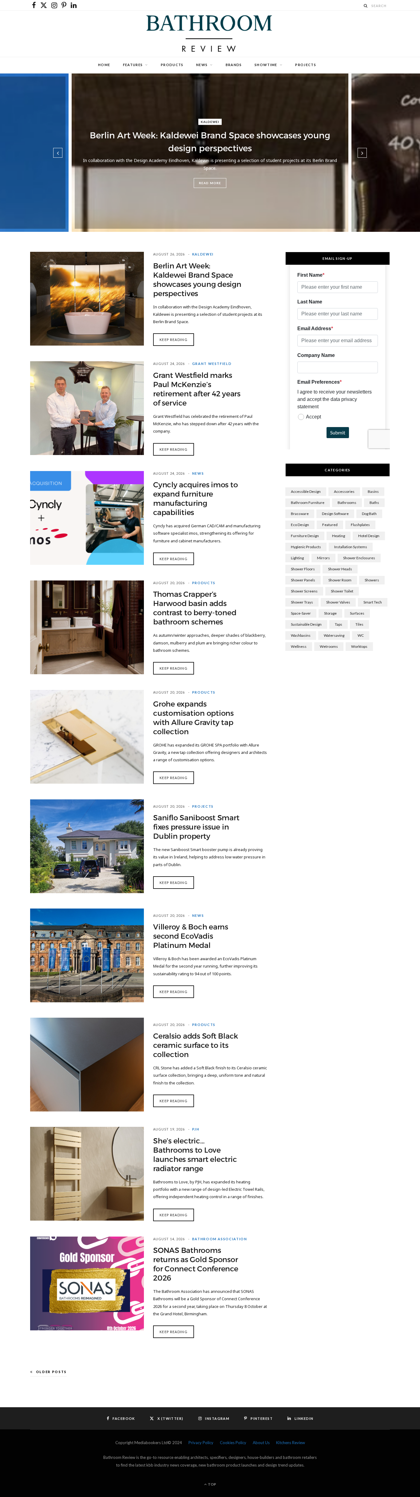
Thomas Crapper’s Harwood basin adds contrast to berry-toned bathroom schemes (194, 608)
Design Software (335, 513)
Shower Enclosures (359, 558)
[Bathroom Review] (210, 34)
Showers (372, 580)
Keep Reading (174, 340)
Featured (330, 524)
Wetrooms (329, 646)
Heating (338, 535)
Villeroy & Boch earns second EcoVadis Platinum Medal (190, 936)
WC (361, 635)
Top (211, 1484)
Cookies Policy (233, 1442)
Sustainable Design (306, 624)
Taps (338, 624)
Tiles (359, 624)
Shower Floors (303, 569)
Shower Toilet (342, 591)
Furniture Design (305, 535)
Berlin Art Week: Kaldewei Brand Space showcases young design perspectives (197, 279)
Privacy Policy (200, 1442)
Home (104, 65)
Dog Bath (369, 513)
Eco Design (300, 524)
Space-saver (301, 613)
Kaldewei (210, 122)
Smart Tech (372, 602)
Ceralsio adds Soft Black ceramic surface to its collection (195, 1045)
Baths (374, 502)
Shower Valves (338, 602)
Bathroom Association (219, 1239)
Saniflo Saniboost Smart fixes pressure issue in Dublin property (196, 827)
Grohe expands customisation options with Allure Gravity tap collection (193, 717)
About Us (261, 1442)
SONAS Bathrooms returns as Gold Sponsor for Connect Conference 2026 (195, 1264)
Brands (234, 65)
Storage (330, 613)
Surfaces (357, 613)
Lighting (297, 558)
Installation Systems (350, 547)
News (202, 65)
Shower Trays (302, 602)
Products (172, 65)
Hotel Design (368, 535)
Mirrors (323, 558)
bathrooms (347, 502)
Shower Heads (340, 569)
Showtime (266, 65)
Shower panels (303, 580)
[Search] (366, 6)
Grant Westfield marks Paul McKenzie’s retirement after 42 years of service (196, 389)
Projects (305, 65)
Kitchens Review (290, 1442)
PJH (196, 1129)
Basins (373, 491)
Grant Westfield (212, 364)
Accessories (344, 491)
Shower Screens (304, 591)
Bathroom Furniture (307, 502)
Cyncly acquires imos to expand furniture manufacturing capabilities (195, 498)
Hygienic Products (306, 547)
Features (133, 65)
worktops (359, 646)
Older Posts (51, 1372)
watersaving (334, 635)
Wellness (299, 646)
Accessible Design (306, 491)
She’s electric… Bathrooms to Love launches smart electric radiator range (195, 1154)
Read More (210, 183)
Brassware (300, 513)
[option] (210, 152)
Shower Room (339, 580)
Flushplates (360, 524)
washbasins (301, 635)
